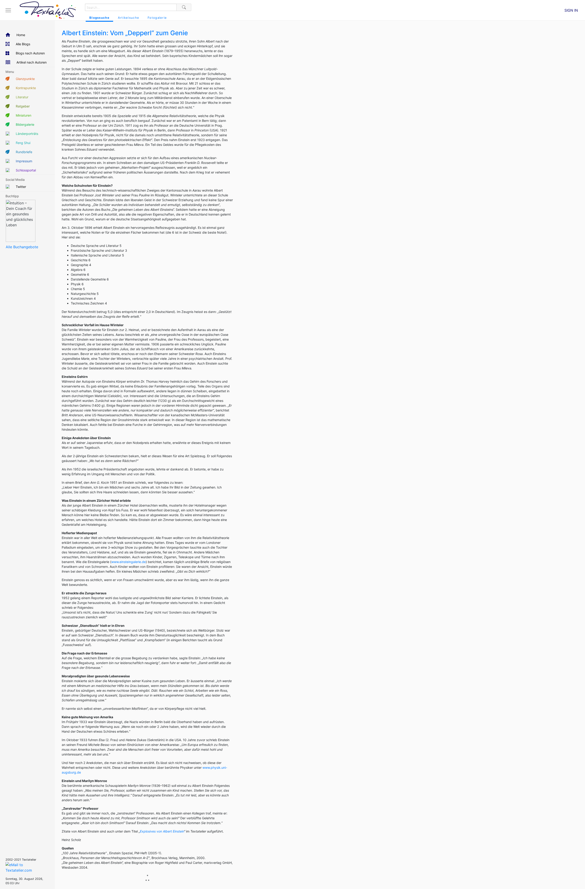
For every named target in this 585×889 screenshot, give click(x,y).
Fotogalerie (157, 17)
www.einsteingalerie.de (128, 562)
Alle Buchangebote (22, 247)
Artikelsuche (128, 17)
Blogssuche (99, 17)
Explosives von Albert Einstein (162, 831)
